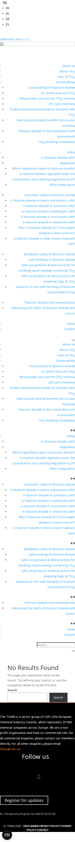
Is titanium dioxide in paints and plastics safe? (42, 200)
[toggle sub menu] (72, 431)
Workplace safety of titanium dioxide (49, 254)
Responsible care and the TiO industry (47, 98)
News (71, 324)
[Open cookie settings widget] (7, 835)
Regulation (67, 163)
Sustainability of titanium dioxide (52, 87)
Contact (69, 329)
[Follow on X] (39, 777)
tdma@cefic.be (10, 749)
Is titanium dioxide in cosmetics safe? (49, 206)
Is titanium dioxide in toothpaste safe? (48, 211)
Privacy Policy (49, 826)
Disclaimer (31, 826)
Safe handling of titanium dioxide (51, 260)
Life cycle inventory (61, 104)
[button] (5, 3)
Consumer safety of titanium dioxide (49, 195)
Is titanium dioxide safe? (58, 158)
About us (68, 66)
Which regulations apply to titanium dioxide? (43, 168)
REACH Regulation (62, 185)
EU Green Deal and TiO (58, 93)
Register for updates (24, 800)
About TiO (67, 71)
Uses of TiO (66, 77)
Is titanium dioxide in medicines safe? (48, 222)
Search (12, 690)
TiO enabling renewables (56, 142)
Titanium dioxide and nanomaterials (49, 302)
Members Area (11, 39)
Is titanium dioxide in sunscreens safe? (48, 217)
